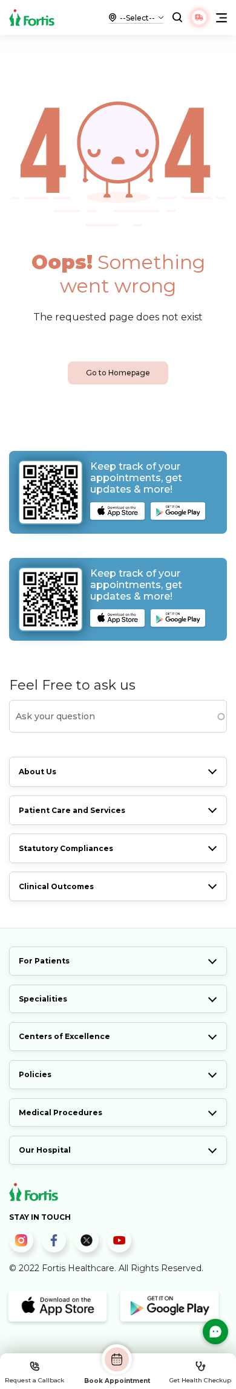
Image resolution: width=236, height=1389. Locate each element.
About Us (37, 771)
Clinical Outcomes (56, 886)
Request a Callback (34, 1380)
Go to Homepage (118, 372)
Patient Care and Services (72, 810)
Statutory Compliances (66, 848)
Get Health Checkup (200, 1380)
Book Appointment (117, 1380)
